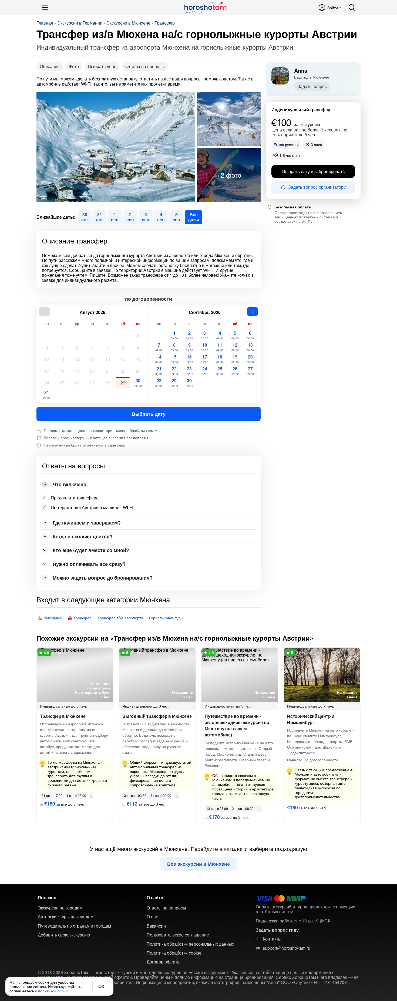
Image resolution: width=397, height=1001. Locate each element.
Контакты (272, 938)
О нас (152, 916)
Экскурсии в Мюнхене (128, 23)
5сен (176, 216)
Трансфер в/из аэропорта (120, 617)
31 (47, 394)
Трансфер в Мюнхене (62, 716)
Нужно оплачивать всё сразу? (89, 563)
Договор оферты (163, 961)
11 (62, 359)
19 (77, 371)
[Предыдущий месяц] (44, 311)
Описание (50, 66)
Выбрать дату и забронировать (313, 171)
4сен (161, 216)
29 (122, 383)
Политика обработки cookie (174, 953)
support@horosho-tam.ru (286, 948)
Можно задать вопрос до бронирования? (103, 577)
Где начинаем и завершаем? (87, 522)
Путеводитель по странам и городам (74, 926)
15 (122, 359)
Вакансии (156, 926)
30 (138, 382)
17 (46, 371)
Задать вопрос (312, 86)
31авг (99, 216)
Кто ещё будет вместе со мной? (91, 550)
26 (77, 383)
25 (62, 383)
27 (92, 383)
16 (138, 359)
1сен (115, 216)
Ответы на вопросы (145, 66)
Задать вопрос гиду (277, 930)
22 (122, 371)
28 (107, 383)
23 (138, 371)
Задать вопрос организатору (317, 187)
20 (92, 371)
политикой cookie (53, 990)
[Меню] (45, 7)
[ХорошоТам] (205, 7)
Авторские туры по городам (65, 916)
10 (46, 359)
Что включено (69, 484)
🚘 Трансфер (80, 617)
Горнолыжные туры (166, 617)
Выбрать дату (149, 413)
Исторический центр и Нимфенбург (310, 719)
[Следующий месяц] (252, 311)
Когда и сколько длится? (83, 536)
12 (77, 359)
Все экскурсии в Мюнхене (198, 863)
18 (62, 371)
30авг (84, 216)
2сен (130, 216)
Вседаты (193, 216)
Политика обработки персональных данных (190, 944)
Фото (74, 66)
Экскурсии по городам (60, 907)
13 (92, 359)
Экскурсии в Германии (79, 23)
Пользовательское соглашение (178, 934)
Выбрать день (102, 66)
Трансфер (164, 23)
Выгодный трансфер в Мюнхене (157, 716)
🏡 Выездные (50, 617)
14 (107, 359)
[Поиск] (352, 7)
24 (46, 383)
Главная (44, 23)
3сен (145, 216)
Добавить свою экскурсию (64, 934)
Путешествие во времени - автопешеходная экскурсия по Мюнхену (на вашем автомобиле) (237, 725)
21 (107, 371)
